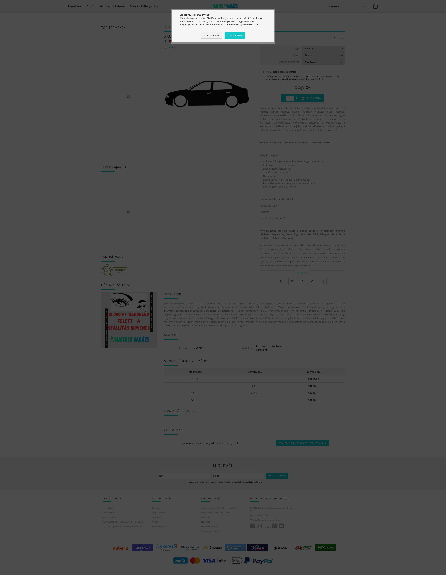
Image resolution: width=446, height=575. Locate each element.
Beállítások (211, 35)
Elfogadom (235, 35)
